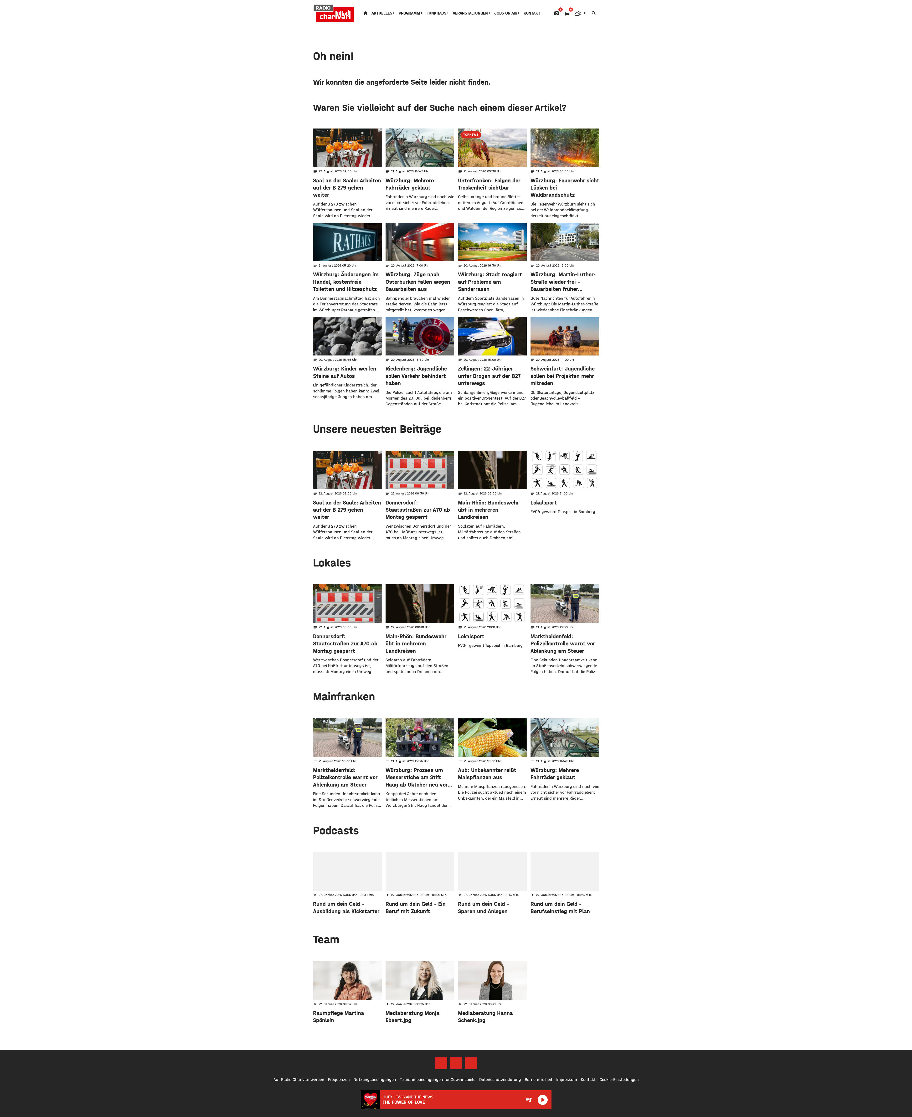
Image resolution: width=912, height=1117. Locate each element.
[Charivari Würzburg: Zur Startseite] (334, 13)
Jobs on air (505, 13)
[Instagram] (456, 1063)
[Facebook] (441, 1063)
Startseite (365, 13)
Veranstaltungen (470, 13)
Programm (409, 13)
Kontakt (532, 13)
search (594, 13)
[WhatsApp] (471, 1063)
